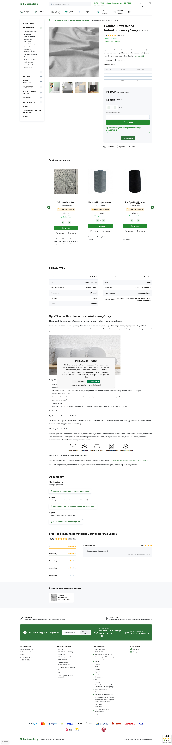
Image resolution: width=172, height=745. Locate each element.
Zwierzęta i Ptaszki (29, 59)
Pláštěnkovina (99, 707)
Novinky (25, 116)
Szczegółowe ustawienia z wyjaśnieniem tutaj (86, 385)
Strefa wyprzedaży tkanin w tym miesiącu (31, 111)
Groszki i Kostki (28, 65)
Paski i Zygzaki (28, 62)
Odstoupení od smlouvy (65, 652)
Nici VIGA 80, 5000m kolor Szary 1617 (100, 203)
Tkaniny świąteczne (30, 32)
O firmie (60, 649)
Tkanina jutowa (99, 704)
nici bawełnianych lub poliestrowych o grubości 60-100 (132, 460)
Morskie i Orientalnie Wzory (30, 55)
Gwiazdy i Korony (29, 44)
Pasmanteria (26, 98)
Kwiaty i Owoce (29, 47)
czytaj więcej (138, 56)
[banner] (32, 4)
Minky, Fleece (26, 76)
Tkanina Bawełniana (60, 20)
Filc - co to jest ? (100, 692)
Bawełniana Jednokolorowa (79, 20)
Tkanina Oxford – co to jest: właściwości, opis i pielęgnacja (104, 686)
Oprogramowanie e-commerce (134, 739)
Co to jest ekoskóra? (101, 689)
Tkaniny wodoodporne (27, 81)
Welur (96, 680)
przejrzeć (97, 714)
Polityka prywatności (64, 657)
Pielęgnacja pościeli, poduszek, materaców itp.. (104, 658)
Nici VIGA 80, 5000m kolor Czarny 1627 (135, 203)
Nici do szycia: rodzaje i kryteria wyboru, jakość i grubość (104, 700)
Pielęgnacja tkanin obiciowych (104, 697)
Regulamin (61, 654)
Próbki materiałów (100, 649)
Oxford (97, 674)
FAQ (59, 672)
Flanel (96, 667)
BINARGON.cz (148, 739)
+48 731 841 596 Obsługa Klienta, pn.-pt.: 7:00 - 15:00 (112, 3)
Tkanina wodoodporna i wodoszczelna (102, 710)
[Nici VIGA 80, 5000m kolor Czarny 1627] (135, 181)
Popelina (97, 664)
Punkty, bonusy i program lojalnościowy (66, 676)
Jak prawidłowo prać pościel (103, 654)
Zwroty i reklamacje (64, 665)
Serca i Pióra (28, 68)
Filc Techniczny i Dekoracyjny (28, 87)
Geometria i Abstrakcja (28, 40)
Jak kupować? (62, 659)
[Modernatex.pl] (49, 20)
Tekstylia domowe (28, 102)
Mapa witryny (60, 739)
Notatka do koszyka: (113, 113)
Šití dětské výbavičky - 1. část (104, 694)
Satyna (97, 661)
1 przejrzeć (121, 35)
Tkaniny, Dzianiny (28, 72)
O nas (60, 670)
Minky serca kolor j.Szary (66, 202)
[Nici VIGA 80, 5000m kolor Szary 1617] (100, 181)
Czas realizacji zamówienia (66, 667)
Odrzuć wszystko (78, 381)
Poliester (97, 669)
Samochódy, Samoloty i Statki (29, 50)
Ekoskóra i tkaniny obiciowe (29, 92)
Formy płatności (63, 662)
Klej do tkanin (99, 677)
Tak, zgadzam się (93, 381)
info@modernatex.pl (99, 5)
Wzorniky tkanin (28, 23)
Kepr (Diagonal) (100, 672)
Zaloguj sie (85, 632)
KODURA (97, 682)
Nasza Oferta (99, 652)
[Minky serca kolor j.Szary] (66, 181)
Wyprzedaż (26, 106)
